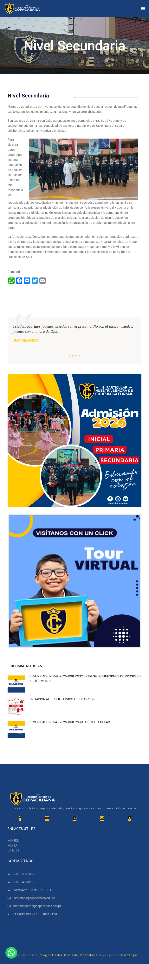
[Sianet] (129, 818)
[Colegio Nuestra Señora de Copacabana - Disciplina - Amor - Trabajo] (22, 8)
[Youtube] (47, 818)
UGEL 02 (13, 851)
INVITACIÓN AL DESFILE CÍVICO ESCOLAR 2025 (62, 699)
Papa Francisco (26, 340)
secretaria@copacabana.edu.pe (34, 898)
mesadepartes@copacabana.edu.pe (37, 906)
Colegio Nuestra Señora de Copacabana (68, 955)
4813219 (28, 882)
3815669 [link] (28, 874)
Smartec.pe (128, 955)
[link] (32, 890)
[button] (11, 953)
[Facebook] (20, 818)
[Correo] (102, 818)
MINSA (12, 846)
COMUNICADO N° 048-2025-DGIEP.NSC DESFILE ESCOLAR (69, 722)
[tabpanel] (74, 333)
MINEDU (13, 841)
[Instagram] (74, 818)
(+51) (17, 874)
